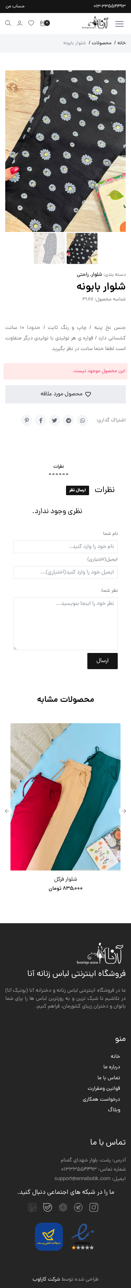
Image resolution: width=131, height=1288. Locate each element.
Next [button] (124, 811)
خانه (120, 43)
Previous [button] (7, 811)
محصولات (100, 43)
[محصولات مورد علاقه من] (31, 23)
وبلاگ (114, 1110)
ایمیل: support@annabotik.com (90, 1179)
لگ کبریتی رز (81, 879)
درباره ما (111, 1068)
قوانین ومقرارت (104, 1089)
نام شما (110, 534)
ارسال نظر (77, 490)
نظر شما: (109, 591)
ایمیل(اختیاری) (102, 559)
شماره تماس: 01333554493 (93, 1170)
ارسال (102, 661)
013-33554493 (109, 6)
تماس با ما (108, 1078)
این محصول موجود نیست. (99, 371)
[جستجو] (8, 23)
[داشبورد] (20, 23)
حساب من (15, 6)
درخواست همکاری (101, 1100)
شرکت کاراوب (46, 1280)
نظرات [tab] (58, 467)
